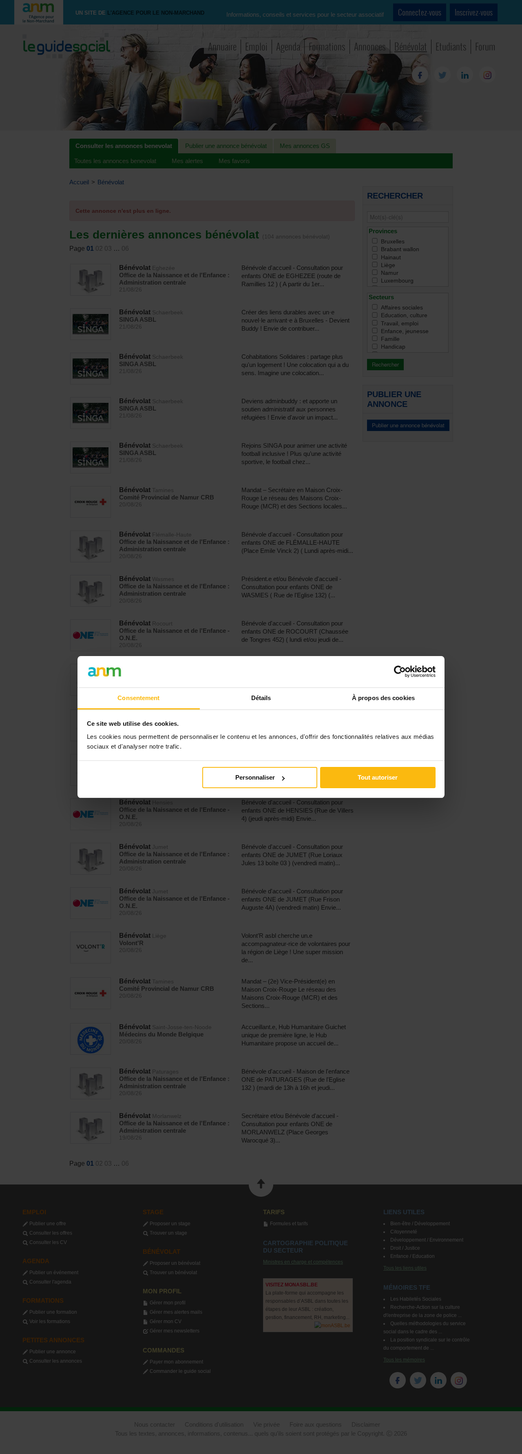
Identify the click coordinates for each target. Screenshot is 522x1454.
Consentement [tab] (138, 697)
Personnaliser (255, 777)
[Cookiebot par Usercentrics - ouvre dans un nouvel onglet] (400, 671)
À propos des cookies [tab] (383, 697)
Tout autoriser (378, 777)
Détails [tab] (261, 697)
